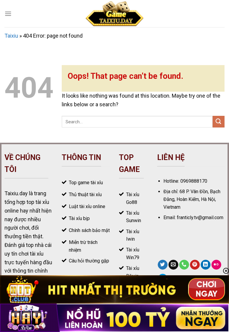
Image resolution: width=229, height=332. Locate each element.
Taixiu (11, 36)
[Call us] (184, 265)
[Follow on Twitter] (163, 265)
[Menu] (8, 13)
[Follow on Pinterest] (195, 265)
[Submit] (219, 121)
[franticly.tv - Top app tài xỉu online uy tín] (114, 13)
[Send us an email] (173, 265)
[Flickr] (216, 265)
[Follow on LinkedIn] (206, 265)
